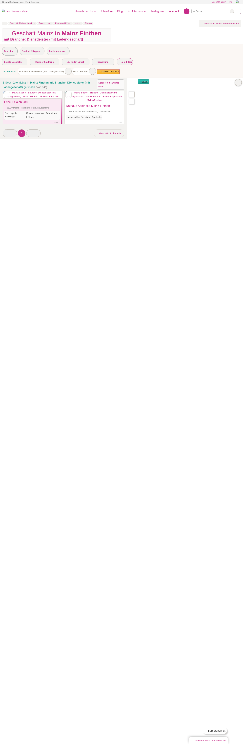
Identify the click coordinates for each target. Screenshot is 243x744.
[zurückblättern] (11, 95)
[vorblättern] (54, 95)
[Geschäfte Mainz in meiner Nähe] (131, 101)
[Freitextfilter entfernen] (232, 11)
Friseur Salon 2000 (16, 102)
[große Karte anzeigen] (131, 94)
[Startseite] (4, 23)
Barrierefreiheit (216, 730)
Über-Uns (107, 11)
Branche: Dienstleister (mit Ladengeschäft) (41, 71)
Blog (120, 11)
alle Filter (126, 62)
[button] (10, 133)
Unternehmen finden (85, 11)
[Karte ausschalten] (238, 82)
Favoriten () (210, 740)
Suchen (238, 11)
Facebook (174, 11)
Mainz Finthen (80, 71)
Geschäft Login (218, 2)
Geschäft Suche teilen (110, 133)
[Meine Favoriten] (186, 11)
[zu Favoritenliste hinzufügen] (7, 95)
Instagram (157, 11)
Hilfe (229, 2)
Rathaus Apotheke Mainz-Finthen (88, 106)
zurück (145, 82)
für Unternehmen (137, 11)
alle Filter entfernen (110, 71)
